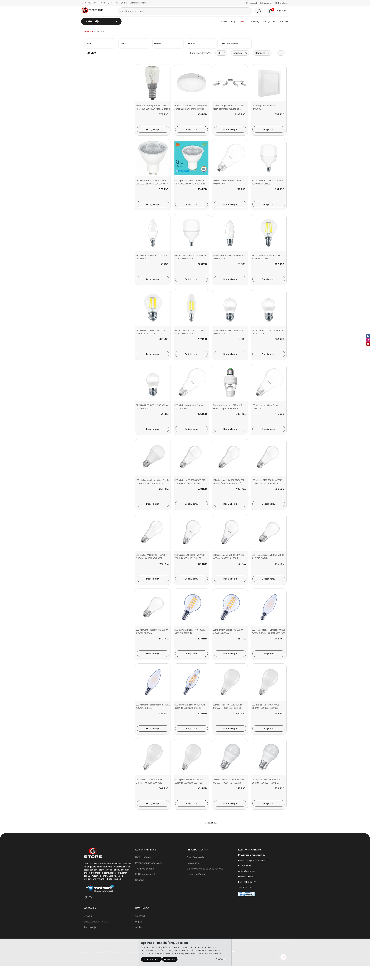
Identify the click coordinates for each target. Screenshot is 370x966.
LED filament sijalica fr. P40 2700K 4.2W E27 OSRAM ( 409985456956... (152, 633)
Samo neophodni (151, 959)
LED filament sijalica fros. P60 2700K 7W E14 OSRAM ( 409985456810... (227, 857)
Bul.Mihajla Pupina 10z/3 (135, 2)
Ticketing (254, 21)
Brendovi (284, 21)
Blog (233, 21)
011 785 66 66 (90, 2)
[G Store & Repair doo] (92, 11)
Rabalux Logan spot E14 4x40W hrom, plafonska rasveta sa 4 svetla (228, 108)
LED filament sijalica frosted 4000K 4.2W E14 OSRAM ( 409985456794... (153, 708)
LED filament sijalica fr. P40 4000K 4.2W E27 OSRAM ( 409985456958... (268, 558)
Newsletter (283, 3)
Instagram (268, 3)
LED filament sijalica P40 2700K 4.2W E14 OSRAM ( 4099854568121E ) (228, 633)
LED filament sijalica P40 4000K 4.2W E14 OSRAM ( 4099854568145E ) (189, 633)
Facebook (253, 3)
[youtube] (368, 344)
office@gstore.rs (110, 2)
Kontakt (223, 21)
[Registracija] (258, 11)
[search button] (122, 11)
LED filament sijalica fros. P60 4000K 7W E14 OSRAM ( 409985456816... (188, 857)
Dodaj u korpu (152, 129)
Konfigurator (269, 21)
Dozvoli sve (169, 959)
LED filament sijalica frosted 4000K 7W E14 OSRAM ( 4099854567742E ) (268, 633)
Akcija (243, 21)
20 (219, 53)
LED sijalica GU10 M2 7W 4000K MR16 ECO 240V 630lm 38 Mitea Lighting (189, 183)
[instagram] (368, 340)
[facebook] (368, 336)
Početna (88, 31)
